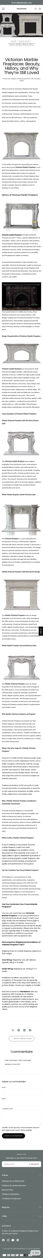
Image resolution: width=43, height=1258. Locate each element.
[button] (3, 8)
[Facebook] (3, 1240)
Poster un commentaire (13, 1136)
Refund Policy (7, 1190)
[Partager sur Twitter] (13, 1030)
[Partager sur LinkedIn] (24, 1030)
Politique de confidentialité (13, 1181)
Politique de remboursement (14, 1185)
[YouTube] (12, 1240)
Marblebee (12, 850)
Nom (4, 1087)
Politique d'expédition (11, 1194)
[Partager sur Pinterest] (19, 1030)
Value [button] (4, 1216)
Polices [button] (5, 1175)
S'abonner (34, 1164)
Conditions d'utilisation (11, 1198)
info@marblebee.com (22, 3)
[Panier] (40, 9)
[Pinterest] (17, 1240)
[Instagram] (8, 1240)
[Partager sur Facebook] (30, 1030)
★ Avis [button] (41, 631)
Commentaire (7, 1109)
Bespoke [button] (6, 1207)
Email (4, 1099)
